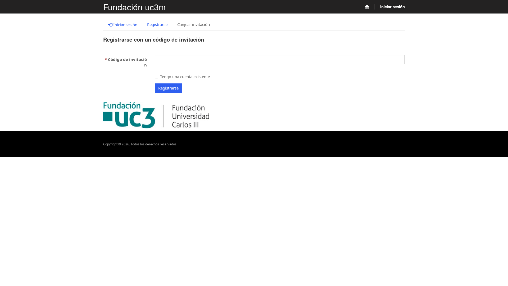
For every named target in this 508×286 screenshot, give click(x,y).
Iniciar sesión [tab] (124, 24)
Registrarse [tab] (157, 24)
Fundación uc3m (134, 7)
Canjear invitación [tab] (193, 24)
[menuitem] (367, 7)
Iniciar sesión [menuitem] (392, 7)
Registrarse (168, 88)
